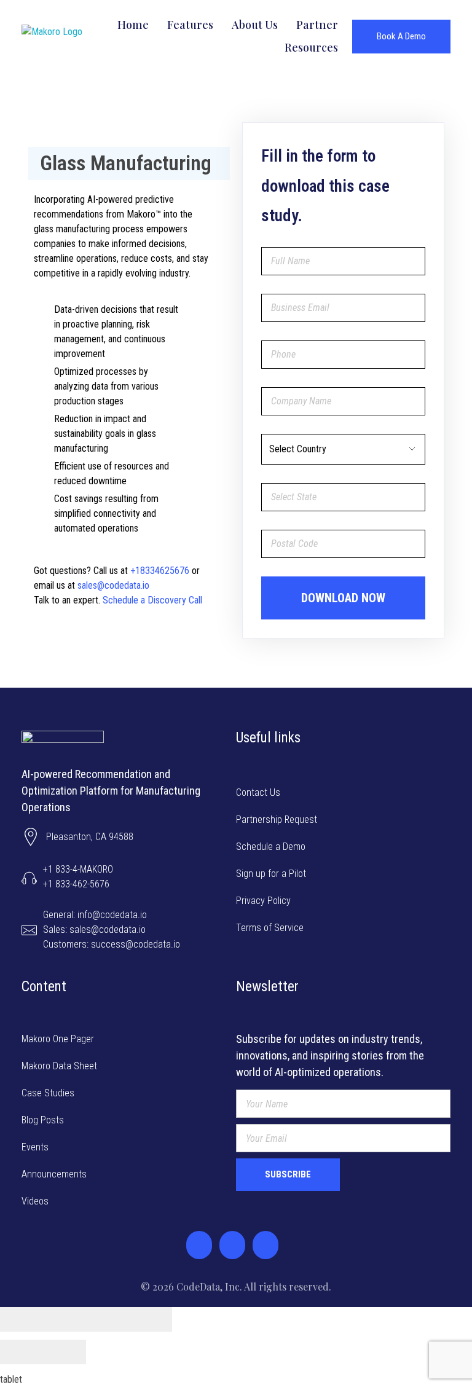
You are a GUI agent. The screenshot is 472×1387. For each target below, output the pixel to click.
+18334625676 (159, 570)
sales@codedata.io (113, 585)
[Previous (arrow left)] (21, 1352)
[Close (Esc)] (21, 1319)
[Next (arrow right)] (64, 1352)
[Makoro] (75, 37)
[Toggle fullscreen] (107, 1319)
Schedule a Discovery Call (151, 600)
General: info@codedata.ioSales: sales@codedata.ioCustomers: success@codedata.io (111, 929)
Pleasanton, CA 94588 (89, 837)
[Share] (64, 1319)
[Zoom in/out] (150, 1319)
